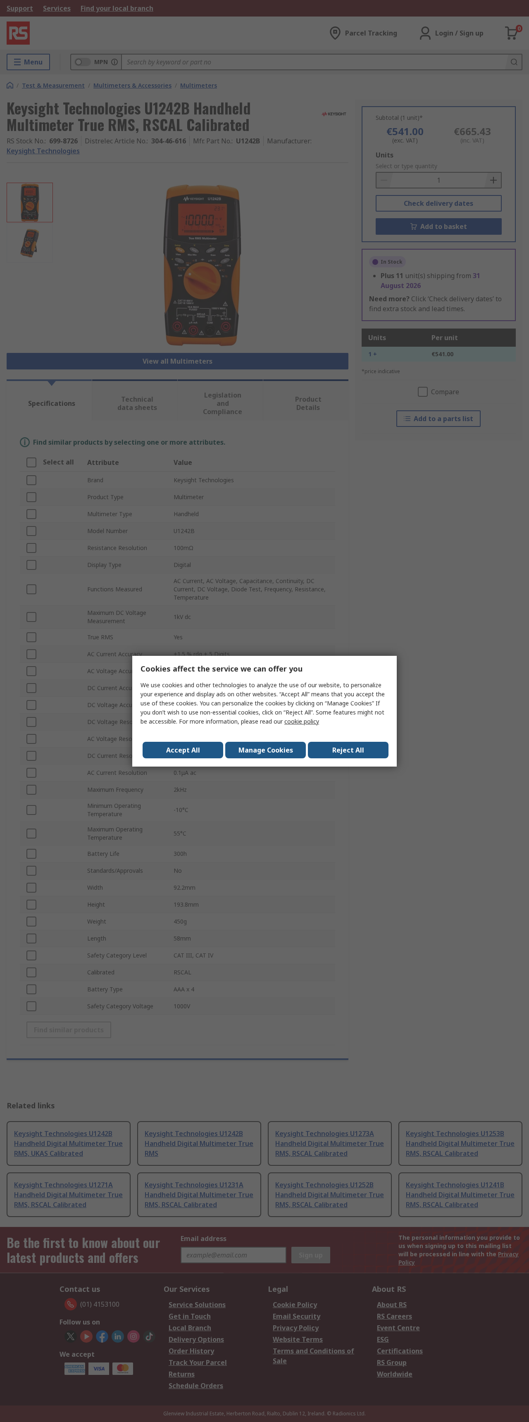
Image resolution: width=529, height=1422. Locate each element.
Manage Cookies (265, 750)
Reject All (348, 750)
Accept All (183, 750)
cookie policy (301, 721)
